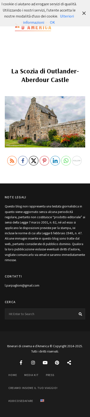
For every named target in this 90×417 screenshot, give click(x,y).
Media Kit (31, 375)
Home (12, 375)
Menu (80, 26)
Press (50, 375)
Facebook (21, 362)
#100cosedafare (20, 401)
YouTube (45, 362)
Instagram (33, 362)
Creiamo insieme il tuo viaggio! (33, 388)
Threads (69, 362)
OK (52, 22)
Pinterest (57, 362)
